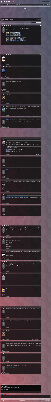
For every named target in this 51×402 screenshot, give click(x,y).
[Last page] (4, 23)
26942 (3, 145)
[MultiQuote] (6, 64)
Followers (38, 19)
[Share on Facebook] (1, 394)
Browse (8, 4)
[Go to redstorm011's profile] (2, 20)
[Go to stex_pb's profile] (3, 278)
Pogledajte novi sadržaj (4, 4)
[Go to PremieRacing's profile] (3, 97)
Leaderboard (16, 4)
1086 (3, 257)
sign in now (13, 387)
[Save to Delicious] (3, 394)
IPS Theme (1, 400)
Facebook (46, 6)
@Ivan (7, 169)
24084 (3, 187)
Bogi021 (3, 237)
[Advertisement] (25, 13)
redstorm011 (3, 25)
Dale (3, 285)
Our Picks (20, 4)
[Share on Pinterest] (5, 394)
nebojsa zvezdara (35, 339)
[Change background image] (49, 4)
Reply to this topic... (6, 389)
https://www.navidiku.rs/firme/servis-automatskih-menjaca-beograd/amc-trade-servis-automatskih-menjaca (16, 157)
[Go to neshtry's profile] (3, 71)
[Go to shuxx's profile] (3, 59)
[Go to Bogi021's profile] (3, 242)
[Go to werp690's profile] (3, 254)
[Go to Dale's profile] (3, 290)
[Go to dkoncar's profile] (3, 110)
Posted (8, 25)
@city (7, 197)
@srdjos (7, 119)
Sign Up (48, 4)
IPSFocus (3, 400)
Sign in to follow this (35, 19)
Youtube (49, 6)
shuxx (3, 54)
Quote (8, 77)
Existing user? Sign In (44, 4)
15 (3, 175)
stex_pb (3, 273)
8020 (3, 293)
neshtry (3, 66)
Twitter (47, 6)
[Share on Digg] (2, 394)
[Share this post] (40, 54)
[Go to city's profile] (3, 161)
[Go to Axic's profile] (3, 184)
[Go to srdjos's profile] (3, 84)
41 (3, 112)
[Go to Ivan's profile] (3, 142)
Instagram (48, 6)
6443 (3, 100)
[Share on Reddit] (4, 394)
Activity (12, 4)
